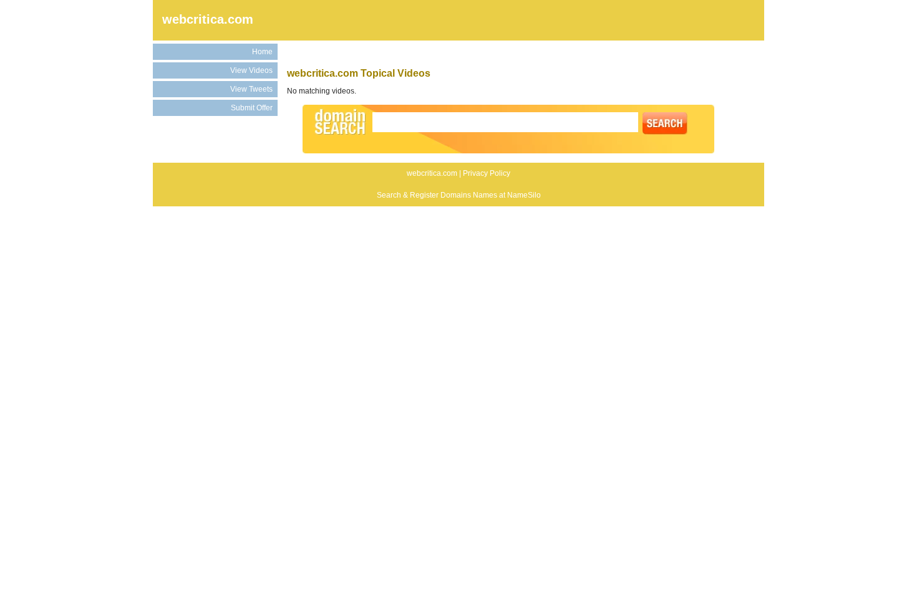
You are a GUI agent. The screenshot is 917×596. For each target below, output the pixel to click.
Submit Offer (252, 107)
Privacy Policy (486, 173)
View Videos (251, 70)
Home (262, 51)
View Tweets (251, 89)
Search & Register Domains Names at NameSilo (459, 195)
